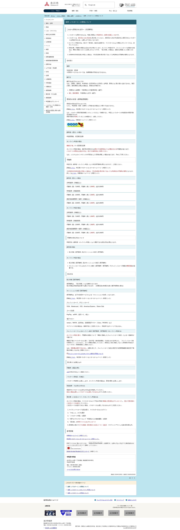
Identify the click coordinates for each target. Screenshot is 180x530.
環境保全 (48, 38)
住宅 (47, 71)
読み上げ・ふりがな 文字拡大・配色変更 (130, 5)
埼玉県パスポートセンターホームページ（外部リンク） (83, 439)
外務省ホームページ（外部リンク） (77, 435)
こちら (73, 109)
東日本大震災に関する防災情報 (53, 111)
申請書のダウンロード (52, 101)
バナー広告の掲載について (123, 505)
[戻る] (132, 478)
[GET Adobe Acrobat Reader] (74, 449)
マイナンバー (50, 19)
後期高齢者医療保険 (52, 60)
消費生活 (48, 86)
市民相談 (48, 83)
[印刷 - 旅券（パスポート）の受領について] (130, 478)
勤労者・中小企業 (51, 94)
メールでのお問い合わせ (73, 469)
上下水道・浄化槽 (51, 68)
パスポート (78, 16)
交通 (47, 75)
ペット (48, 45)
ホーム (53, 16)
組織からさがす (132, 500)
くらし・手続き (55, 11)
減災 (47, 49)
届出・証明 (70, 16)
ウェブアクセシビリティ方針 (104, 500)
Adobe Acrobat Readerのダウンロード (78, 451)
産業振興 (48, 90)
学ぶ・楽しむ (113, 11)
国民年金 (48, 64)
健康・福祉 (75, 11)
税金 (47, 27)
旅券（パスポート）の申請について (78, 493)
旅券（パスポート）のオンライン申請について (81, 490)
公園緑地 (48, 79)
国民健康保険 (50, 57)
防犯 (47, 53)
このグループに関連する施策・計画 (53, 106)
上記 (68, 372)
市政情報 (129, 11)
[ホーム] (52, 4)
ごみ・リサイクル (51, 31)
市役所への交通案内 (51, 528)
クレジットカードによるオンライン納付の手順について (85, 353)
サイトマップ (120, 500)
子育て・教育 (93, 11)
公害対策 (48, 42)
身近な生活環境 (50, 34)
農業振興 (48, 97)
